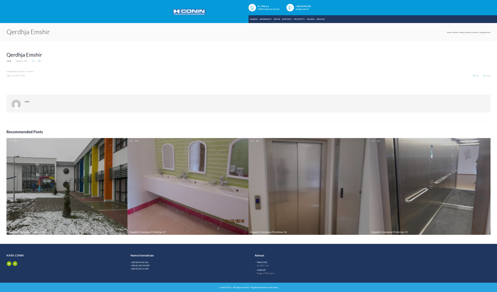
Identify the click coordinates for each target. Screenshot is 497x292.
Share (488, 76)
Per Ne (277, 19)
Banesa (254, 19)
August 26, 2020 (21, 61)
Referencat (266, 19)
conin (8, 61)
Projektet (299, 19)
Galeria (311, 19)
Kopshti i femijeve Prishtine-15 (389, 232)
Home (449, 32)
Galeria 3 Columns (472, 32)
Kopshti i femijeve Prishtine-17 (147, 232)
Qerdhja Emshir (18, 75)
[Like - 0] (474, 76)
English (321, 19)
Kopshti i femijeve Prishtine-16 (268, 232)
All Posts (455, 32)
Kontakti (287, 19)
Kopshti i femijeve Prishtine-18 (26, 232)
